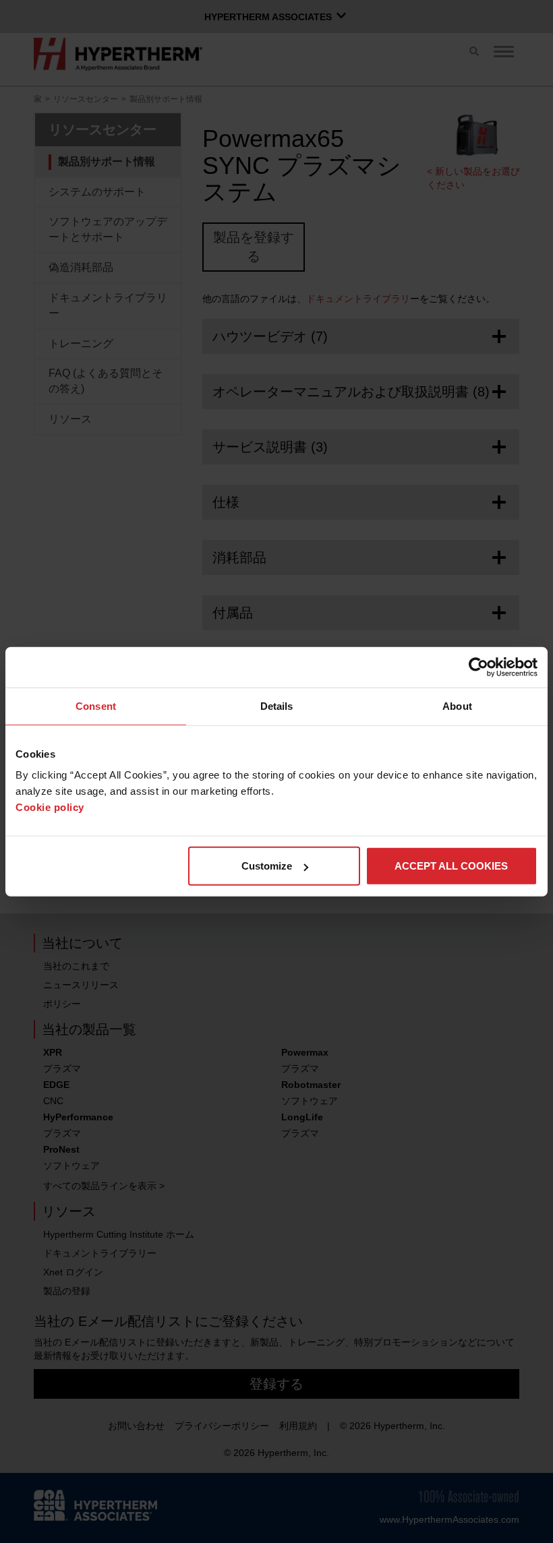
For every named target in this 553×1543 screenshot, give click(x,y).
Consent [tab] (96, 705)
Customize (266, 866)
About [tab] (457, 705)
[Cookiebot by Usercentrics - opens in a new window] (478, 667)
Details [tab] (276, 705)
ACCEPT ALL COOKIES (451, 866)
